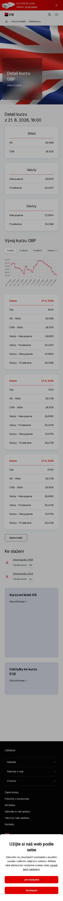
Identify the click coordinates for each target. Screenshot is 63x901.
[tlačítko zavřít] (55, 5)
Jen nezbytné (31, 879)
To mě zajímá (31, 7)
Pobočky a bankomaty (17, 798)
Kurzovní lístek (19, 21)
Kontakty (9, 824)
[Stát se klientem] (49, 14)
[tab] (10, 250)
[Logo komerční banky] (11, 14)
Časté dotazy (12, 792)
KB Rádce (10, 805)
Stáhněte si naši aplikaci (17, 811)
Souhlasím (31, 890)
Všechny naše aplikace (17, 817)
